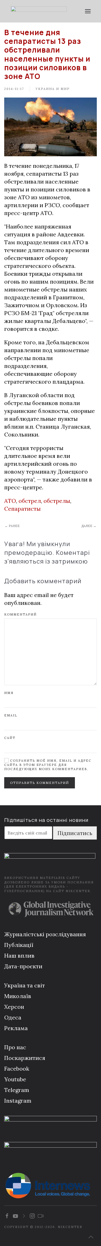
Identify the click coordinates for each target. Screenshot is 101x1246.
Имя (8, 693)
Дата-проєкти (23, 966)
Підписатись (75, 832)
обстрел (30, 500)
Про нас (15, 1047)
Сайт (9, 738)
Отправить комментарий (39, 783)
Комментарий (20, 614)
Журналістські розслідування (45, 934)
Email (10, 715)
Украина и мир (53, 89)
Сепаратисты (22, 508)
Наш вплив (19, 955)
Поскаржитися (24, 1057)
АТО (10, 500)
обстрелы (56, 500)
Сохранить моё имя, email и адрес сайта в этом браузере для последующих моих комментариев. (47, 765)
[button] (88, 11)
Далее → (88, 526)
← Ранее (12, 526)
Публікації (18, 944)
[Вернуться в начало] (38, 11)
